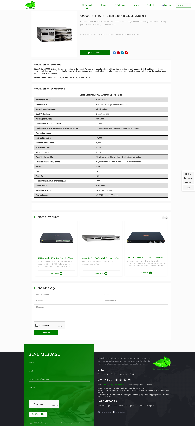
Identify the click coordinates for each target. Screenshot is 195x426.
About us (123, 374)
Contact (150, 5)
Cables (113, 374)
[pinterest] (118, 52)
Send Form (46, 333)
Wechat (189, 182)
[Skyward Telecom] (29, 5)
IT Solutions (120, 5)
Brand (104, 5)
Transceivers (103, 374)
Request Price (96, 53)
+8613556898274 (147, 384)
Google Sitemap (106, 412)
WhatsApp (189, 178)
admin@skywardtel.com (113, 384)
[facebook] (114, 52)
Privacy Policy (120, 412)
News (136, 5)
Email (189, 174)
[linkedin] (122, 52)
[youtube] (126, 52)
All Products (87, 5)
